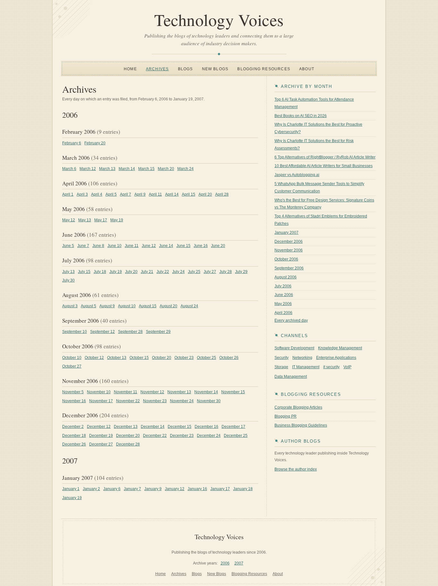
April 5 (111, 194)
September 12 (102, 331)
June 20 (218, 245)
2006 (225, 563)
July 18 (100, 271)
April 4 (96, 194)
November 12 (152, 392)
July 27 (210, 271)
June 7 (83, 245)
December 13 (126, 426)
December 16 (206, 426)
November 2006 (288, 250)
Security (281, 357)
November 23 (155, 401)
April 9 (140, 194)
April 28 (222, 194)
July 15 (84, 271)
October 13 (116, 357)
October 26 (229, 357)
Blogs (185, 69)
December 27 (101, 444)
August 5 (88, 306)
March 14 (127, 168)
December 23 (182, 435)
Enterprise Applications (336, 357)
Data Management (290, 376)
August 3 (70, 306)
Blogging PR (285, 416)
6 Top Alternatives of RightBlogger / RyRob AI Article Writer (324, 157)
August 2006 (285, 277)
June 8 (98, 245)
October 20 (161, 357)
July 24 (178, 271)
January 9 (153, 489)
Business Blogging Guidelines (300, 425)
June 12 (149, 245)
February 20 (94, 143)
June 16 (201, 245)
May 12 (68, 220)
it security (331, 367)
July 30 (68, 280)
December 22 (155, 435)
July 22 (162, 271)
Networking (302, 357)
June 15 (183, 245)
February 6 (71, 143)
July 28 (225, 271)
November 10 (99, 392)
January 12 (174, 489)
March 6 (69, 168)
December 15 (179, 426)
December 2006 (288, 241)
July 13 (68, 271)
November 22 (128, 401)
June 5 (68, 245)
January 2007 (286, 232)
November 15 (233, 392)
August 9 (107, 306)
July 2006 (282, 286)
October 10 (71, 357)
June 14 (166, 245)
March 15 (146, 168)
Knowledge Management (340, 348)
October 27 (71, 366)
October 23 (184, 357)
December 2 (73, 426)
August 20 (168, 306)
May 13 (84, 220)
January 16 (197, 489)
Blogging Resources (263, 69)
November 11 (125, 392)
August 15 (147, 306)
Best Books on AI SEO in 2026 (300, 116)
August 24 (189, 306)
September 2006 (289, 268)
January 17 (220, 489)
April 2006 (283, 312)
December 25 (236, 435)
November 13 (179, 392)
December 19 (101, 435)
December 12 (99, 426)
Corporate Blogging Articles (298, 407)
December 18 (74, 435)
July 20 (131, 271)
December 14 (152, 426)
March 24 (185, 168)
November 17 (101, 401)
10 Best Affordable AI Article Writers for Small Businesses (323, 166)
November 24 (182, 401)
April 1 (67, 194)
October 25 (206, 357)
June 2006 (283, 295)
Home (130, 69)
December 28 (128, 444)
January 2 (91, 489)
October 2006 (286, 259)
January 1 (71, 489)
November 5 (73, 392)
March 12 (88, 168)
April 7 (125, 194)
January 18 (243, 489)
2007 (238, 563)
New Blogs (215, 69)
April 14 (172, 194)
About (306, 69)
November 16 (74, 401)
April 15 (188, 194)
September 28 (130, 331)
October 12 (94, 357)
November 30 (209, 401)
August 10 (127, 306)
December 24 (209, 435)
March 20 (166, 168)
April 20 (205, 194)
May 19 (116, 220)
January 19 (72, 498)
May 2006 (283, 303)
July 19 (115, 271)
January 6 (112, 489)
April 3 (82, 194)
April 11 (155, 194)
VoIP (347, 367)
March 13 (107, 168)
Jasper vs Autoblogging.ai (296, 175)
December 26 (74, 444)
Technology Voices (219, 19)
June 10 (114, 245)
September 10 (74, 331)
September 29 (158, 331)
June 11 (132, 245)
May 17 (100, 220)
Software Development (294, 348)
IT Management (305, 367)
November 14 (206, 392)
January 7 (132, 489)
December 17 (233, 426)
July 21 (147, 271)
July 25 (194, 271)
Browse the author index (295, 469)
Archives (157, 69)
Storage (281, 367)
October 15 (139, 357)
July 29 (241, 271)
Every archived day (291, 320)
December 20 (128, 435)
